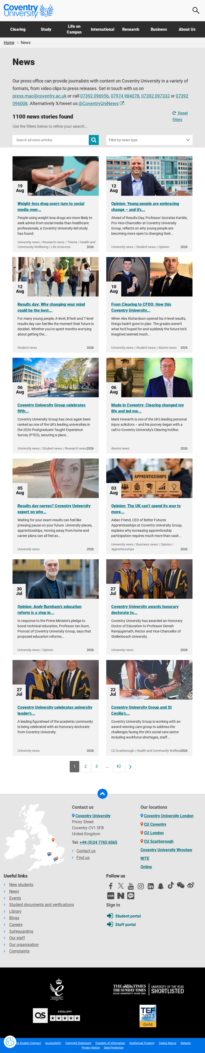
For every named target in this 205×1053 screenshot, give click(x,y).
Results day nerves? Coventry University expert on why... (54, 509)
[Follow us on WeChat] (180, 885)
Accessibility (53, 1043)
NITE (144, 858)
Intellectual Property (141, 1043)
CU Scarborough (159, 841)
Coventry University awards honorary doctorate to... (144, 609)
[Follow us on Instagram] (140, 887)
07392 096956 (94, 96)
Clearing (18, 29)
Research (130, 29)
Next (132, 766)
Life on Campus (74, 29)
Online (146, 866)
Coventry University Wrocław (166, 850)
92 (118, 766)
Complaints (19, 951)
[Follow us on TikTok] (170, 885)
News (14, 891)
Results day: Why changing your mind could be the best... (51, 307)
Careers (15, 924)
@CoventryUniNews (98, 103)
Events (15, 898)
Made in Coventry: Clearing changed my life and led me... (147, 408)
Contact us (86, 850)
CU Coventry (155, 824)
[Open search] (196, 11)
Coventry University (93, 816)
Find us (83, 857)
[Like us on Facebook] (110, 887)
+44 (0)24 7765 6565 (98, 842)
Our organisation (24, 944)
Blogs (14, 918)
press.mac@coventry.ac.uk (39, 96)
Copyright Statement (78, 1043)
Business (159, 29)
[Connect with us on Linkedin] (150, 887)
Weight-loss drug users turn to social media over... (51, 206)
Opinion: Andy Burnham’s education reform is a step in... (50, 609)
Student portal (128, 916)
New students (21, 884)
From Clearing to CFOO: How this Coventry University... (141, 307)
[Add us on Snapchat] (160, 887)
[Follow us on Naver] (120, 895)
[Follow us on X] (120, 886)
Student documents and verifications (41, 904)
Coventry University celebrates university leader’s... (55, 710)
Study (46, 29)
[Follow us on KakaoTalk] (130, 895)
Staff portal (125, 924)
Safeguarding (21, 931)
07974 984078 (125, 96)
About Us (187, 29)
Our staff (17, 938)
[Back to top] (103, 794)
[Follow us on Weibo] (190, 885)
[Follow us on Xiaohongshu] (110, 895)
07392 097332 (155, 96)
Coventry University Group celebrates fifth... (52, 408)
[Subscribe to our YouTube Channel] (130, 887)
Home (9, 42)
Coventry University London (169, 816)
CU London (154, 832)
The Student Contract (27, 1043)
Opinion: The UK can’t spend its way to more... (146, 509)
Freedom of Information (110, 1043)
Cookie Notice (167, 1043)
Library (15, 911)
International (102, 29)
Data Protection (114, 1047)
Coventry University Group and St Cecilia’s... (141, 710)
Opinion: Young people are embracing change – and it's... (145, 206)
